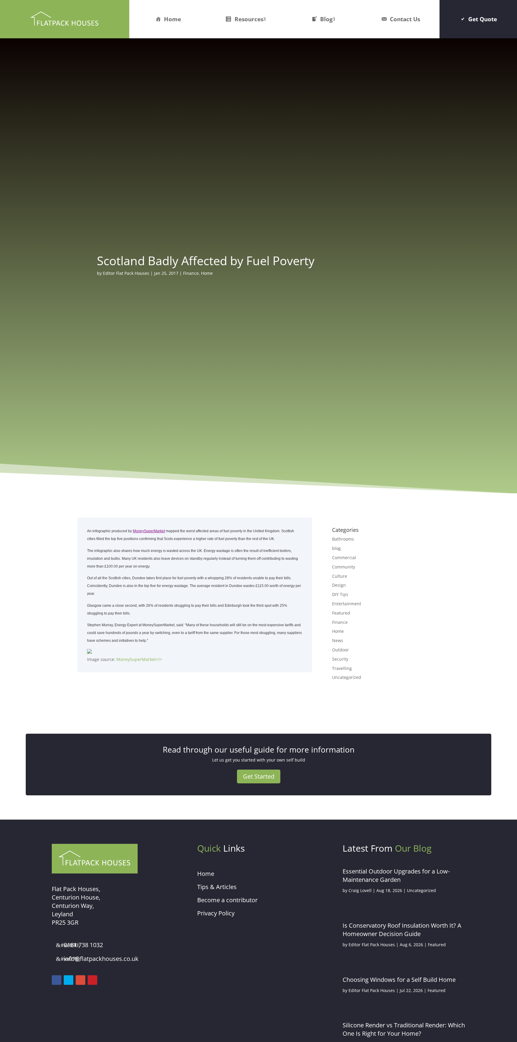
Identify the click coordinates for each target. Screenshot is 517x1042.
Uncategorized (346, 677)
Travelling (342, 668)
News (337, 640)
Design (339, 585)
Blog (326, 19)
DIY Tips (340, 594)
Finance (191, 273)
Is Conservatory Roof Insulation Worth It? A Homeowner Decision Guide (402, 929)
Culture (339, 576)
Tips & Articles (217, 887)
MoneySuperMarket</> (139, 659)
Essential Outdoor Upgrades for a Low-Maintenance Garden (396, 875)
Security (340, 659)
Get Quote (482, 19)
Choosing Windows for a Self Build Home (399, 980)
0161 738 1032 (83, 945)
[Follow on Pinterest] (92, 980)
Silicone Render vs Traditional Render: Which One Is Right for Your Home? (404, 1029)
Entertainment (346, 603)
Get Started (258, 776)
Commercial (344, 557)
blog (336, 548)
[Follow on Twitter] (68, 980)
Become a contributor (227, 900)
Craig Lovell (360, 890)
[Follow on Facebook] (56, 980)
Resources (249, 19)
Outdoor (340, 650)
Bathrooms (343, 539)
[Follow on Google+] (80, 980)
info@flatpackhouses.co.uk (101, 959)
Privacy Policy (216, 913)
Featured (341, 613)
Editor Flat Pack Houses (126, 273)
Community (343, 567)
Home (172, 19)
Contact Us (405, 19)
